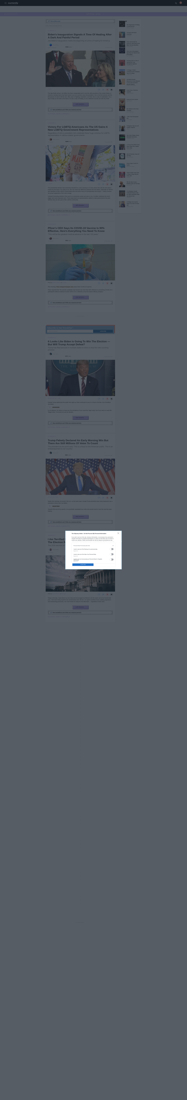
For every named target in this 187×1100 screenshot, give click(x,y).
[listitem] (93, 545)
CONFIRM (83, 564)
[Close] (118, 533)
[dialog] (93, 550)
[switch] (112, 549)
